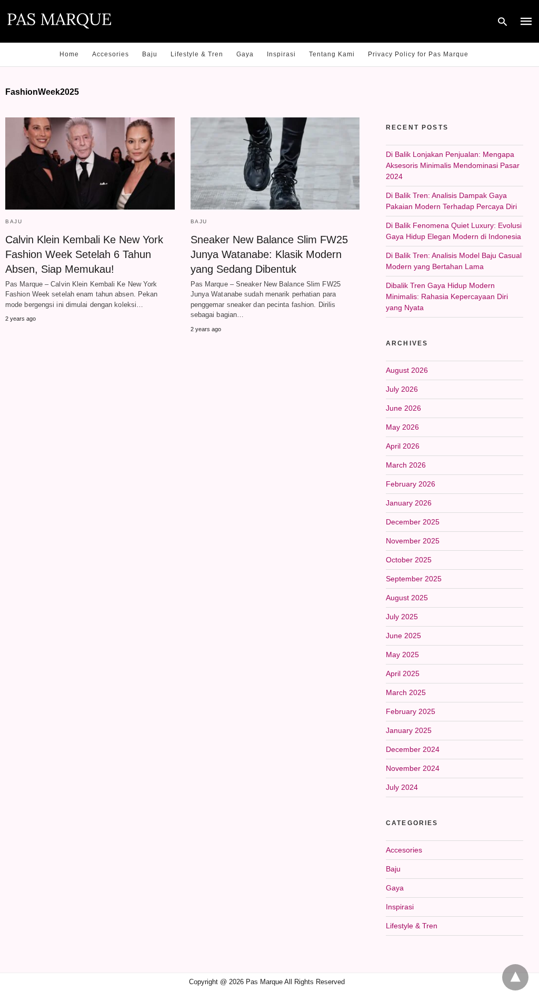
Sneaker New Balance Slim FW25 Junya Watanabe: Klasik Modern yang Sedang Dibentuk (269, 254)
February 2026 (410, 484)
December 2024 (413, 749)
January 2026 (409, 503)
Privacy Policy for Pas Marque (418, 54)
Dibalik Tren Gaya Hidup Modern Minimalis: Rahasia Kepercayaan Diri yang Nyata (447, 296)
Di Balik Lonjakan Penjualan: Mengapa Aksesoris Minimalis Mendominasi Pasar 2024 (453, 165)
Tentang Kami (332, 54)
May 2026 (402, 427)
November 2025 (413, 541)
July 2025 (402, 616)
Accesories (110, 54)
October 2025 (409, 560)
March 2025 (406, 692)
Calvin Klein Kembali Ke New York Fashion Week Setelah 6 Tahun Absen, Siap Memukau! (84, 254)
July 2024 (402, 787)
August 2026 (407, 370)
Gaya (245, 54)
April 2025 (403, 673)
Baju (149, 54)
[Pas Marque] (59, 20)
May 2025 (402, 654)
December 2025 (413, 522)
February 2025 (410, 711)
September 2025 (414, 578)
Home (69, 54)
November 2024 (413, 768)
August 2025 (407, 597)
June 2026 (403, 408)
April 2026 (403, 446)
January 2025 (409, 730)
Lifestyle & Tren (197, 54)
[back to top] (515, 977)
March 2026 (406, 465)
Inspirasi (281, 54)
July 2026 (402, 389)
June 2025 (403, 635)
